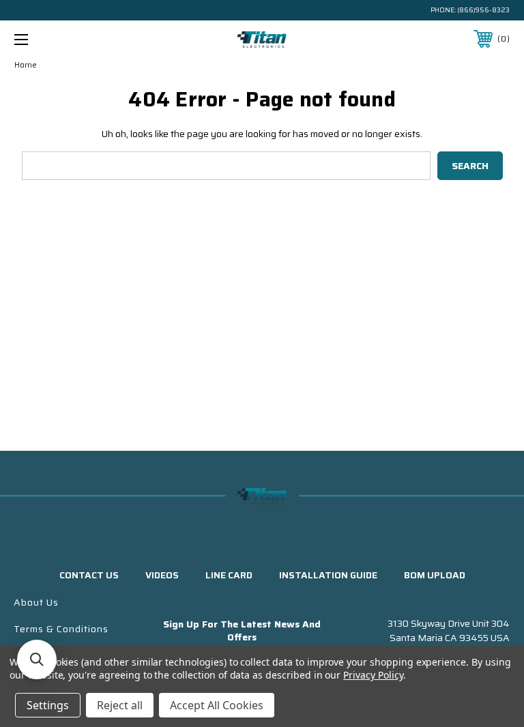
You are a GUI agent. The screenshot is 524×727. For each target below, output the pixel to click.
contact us (89, 574)
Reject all (120, 705)
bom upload (434, 574)
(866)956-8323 (483, 10)
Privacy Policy (373, 674)
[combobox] (226, 165)
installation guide (328, 574)
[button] (37, 659)
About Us (36, 602)
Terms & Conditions (61, 628)
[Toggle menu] (63, 39)
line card (228, 574)
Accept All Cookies (216, 705)
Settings (48, 705)
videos (162, 574)
